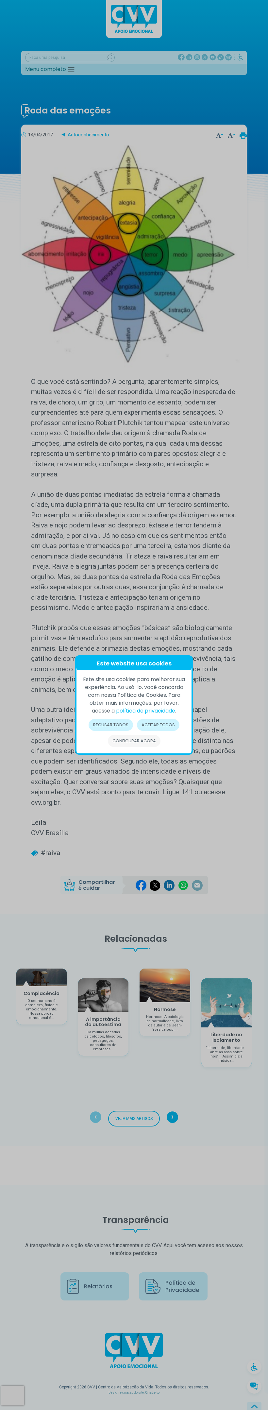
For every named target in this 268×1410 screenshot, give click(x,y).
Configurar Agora (134, 741)
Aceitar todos (158, 725)
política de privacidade (145, 710)
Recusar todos (110, 725)
